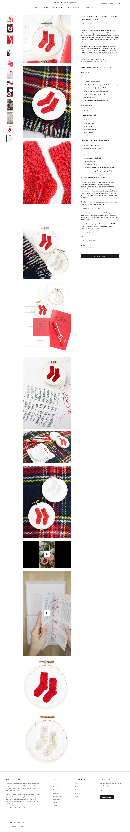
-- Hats (55, 802)
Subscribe (106, 797)
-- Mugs (55, 806)
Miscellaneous (57, 796)
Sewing (45, 7)
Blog (76, 787)
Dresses (55, 790)
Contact (77, 793)
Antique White (92, 240)
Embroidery (57, 7)
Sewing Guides (57, 799)
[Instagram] (11, 808)
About (77, 796)
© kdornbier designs (16, 826)
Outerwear (56, 793)
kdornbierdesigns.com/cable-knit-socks (94, 61)
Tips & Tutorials (74, 7)
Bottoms (55, 787)
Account (104, 3)
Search (112, 3)
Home (35, 7)
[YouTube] (19, 808)
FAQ (76, 783)
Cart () (121, 3)
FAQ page (109, 202)
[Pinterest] (92, 232)
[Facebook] (87, 232)
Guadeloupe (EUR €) (12, 3)
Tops (54, 783)
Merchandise (91, 7)
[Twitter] (89, 232)
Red (83, 240)
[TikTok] (24, 808)
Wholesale (78, 790)
